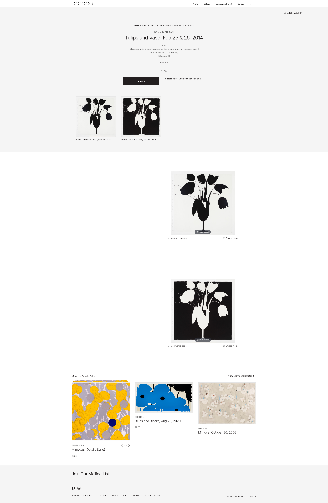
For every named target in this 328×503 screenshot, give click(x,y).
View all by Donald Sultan (240, 376)
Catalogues (102, 496)
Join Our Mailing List (90, 473)
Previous (122, 445)
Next (128, 445)
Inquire (141, 81)
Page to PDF (296, 13)
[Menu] (257, 3)
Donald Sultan (156, 25)
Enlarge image (232, 238)
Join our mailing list (224, 4)
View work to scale (179, 238)
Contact (241, 4)
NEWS (125, 496)
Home (136, 25)
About (115, 496)
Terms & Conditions (234, 496)
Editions (207, 4)
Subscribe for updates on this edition (183, 78)
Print (165, 71)
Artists (195, 4)
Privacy (252, 496)
